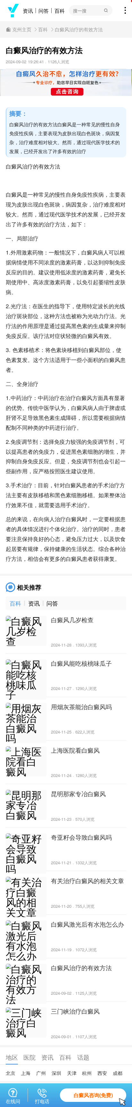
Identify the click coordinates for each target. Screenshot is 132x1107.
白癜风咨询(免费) (93, 1095)
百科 (59, 10)
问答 (43, 10)
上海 (25, 1073)
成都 (117, 1073)
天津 (72, 1073)
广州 (41, 1073)
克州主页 (21, 29)
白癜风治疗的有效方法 (79, 29)
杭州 (87, 1073)
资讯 (28, 10)
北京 (10, 1073)
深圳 (56, 1073)
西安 (102, 1073)
